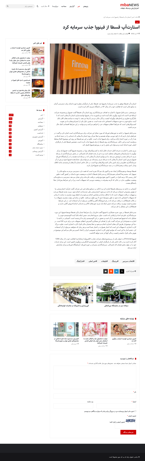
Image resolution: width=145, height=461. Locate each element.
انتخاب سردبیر (128, 261)
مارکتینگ (80, 261)
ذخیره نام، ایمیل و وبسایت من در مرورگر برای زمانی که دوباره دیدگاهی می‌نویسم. (109, 411)
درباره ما (55, 6)
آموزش (40, 140)
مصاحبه (63, 6)
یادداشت (40, 133)
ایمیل (134, 401)
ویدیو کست (39, 155)
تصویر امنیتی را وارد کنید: (117, 422)
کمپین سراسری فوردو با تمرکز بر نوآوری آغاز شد (124, 339)
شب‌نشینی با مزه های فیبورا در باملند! (20, 81)
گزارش (72, 6)
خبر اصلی (92, 261)
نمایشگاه (40, 144)
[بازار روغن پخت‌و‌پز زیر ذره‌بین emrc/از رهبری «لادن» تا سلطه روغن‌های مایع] (38, 93)
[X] (122, 271)
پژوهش (85, 6)
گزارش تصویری (37, 137)
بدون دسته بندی (38, 148)
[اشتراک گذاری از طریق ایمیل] (105, 271)
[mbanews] (130, 6)
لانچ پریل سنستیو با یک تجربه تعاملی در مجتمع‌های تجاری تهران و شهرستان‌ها (66, 339)
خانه (136, 17)
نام (134, 392)
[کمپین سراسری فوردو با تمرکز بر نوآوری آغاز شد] (123, 329)
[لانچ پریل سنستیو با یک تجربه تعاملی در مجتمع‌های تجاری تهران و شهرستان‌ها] (66, 329)
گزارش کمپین (38, 129)
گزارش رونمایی (37, 151)
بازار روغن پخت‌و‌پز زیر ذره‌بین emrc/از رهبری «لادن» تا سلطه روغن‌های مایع (20, 92)
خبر (79, 6)
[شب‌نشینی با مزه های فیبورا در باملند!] (38, 83)
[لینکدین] (116, 271)
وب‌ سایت (90, 401)
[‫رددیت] (111, 271)
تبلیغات (103, 261)
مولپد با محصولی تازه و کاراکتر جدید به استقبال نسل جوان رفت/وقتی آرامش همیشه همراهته (95, 340)
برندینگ (114, 261)
